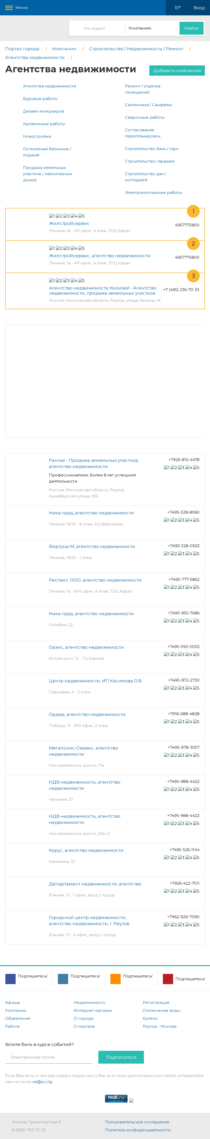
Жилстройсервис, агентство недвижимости (100, 255)
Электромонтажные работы (153, 192)
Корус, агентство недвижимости (86, 850)
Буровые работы (40, 98)
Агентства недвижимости (49, 86)
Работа (12, 1026)
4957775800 (187, 225)
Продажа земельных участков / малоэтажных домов (47, 173)
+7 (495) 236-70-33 (181, 289)
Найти (191, 28)
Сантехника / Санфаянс (149, 104)
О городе (83, 1018)
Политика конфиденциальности (138, 1129)
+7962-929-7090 (183, 916)
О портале (84, 1026)
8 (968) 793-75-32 (29, 1129)
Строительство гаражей (149, 161)
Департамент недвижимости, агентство (95, 883)
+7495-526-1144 (185, 849)
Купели (150, 1018)
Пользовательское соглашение (137, 1122)
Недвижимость (89, 1002)
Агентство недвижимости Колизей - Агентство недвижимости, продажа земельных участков (102, 290)
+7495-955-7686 (184, 613)
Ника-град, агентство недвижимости (91, 512)
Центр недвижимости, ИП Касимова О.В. (95, 680)
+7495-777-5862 (184, 579)
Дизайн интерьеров (43, 111)
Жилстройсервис (69, 223)
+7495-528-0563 (184, 545)
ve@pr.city (42, 1081)
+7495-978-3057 (184, 747)
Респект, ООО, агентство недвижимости (95, 580)
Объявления (17, 1018)
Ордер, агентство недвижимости (87, 714)
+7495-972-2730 (184, 680)
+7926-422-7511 (185, 883)
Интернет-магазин (93, 1010)
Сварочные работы (145, 117)
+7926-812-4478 (184, 459)
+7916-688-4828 (184, 713)
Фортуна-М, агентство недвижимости (92, 546)
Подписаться (121, 1057)
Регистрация (156, 1002)
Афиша (12, 1002)
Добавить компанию (177, 70)
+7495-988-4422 (183, 781)
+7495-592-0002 (183, 646)
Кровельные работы (44, 123)
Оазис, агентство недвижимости (86, 647)
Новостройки (37, 136)
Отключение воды (162, 1010)
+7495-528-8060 (183, 512)
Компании (15, 1010)
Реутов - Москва (159, 1026)
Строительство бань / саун (151, 148)
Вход (199, 7)
